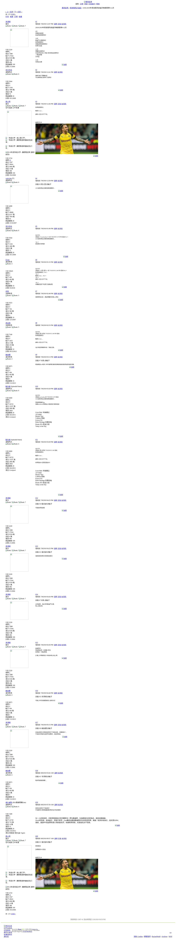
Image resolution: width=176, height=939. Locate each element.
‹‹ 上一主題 (9, 12)
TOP (170, 932)
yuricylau (9, 178)
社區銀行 (92, 4)
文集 (59, 24)
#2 (36, 70)
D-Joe (7, 260)
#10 (36, 386)
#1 (36, 21)
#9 (36, 354)
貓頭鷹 (8, 355)
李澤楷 (8, 22)
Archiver (164, 936)
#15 (36, 642)
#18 (36, 770)
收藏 (20, 16)
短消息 (63, 24)
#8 (36, 323)
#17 (36, 722)
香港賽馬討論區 (75, 8)
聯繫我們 (147, 936)
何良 (7, 291)
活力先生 (9, 70)
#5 (36, 226)
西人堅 (8, 101)
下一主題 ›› (18, 12)
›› (15, 14)
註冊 (81, 4)
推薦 (11, 16)
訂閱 (16, 16)
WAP (170, 936)
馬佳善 (8, 323)
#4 (36, 178)
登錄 (86, 4)
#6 (36, 260)
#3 (36, 101)
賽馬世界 (65, 8)
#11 (36, 439)
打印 (7, 16)
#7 (36, 291)
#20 (36, 836)
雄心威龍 (9, 802)
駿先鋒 (8, 386)
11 (10, 160)
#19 (36, 802)
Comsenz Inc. (35, 929)
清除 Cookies (138, 936)
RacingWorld (156, 936)
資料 (55, 24)
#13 (36, 546)
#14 (36, 594)
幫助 (98, 4)
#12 (36, 498)
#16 (36, 691)
